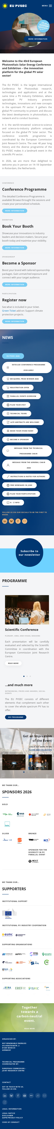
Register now (14, 299)
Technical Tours (18, 413)
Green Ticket (9, 310)
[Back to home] (17, 6)
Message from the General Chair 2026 (28, 465)
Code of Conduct (10, 1122)
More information (14, 211)
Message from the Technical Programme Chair (28, 451)
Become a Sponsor (19, 263)
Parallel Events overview (23, 396)
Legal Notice (8, 1113)
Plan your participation (23, 494)
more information (37, 39)
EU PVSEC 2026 (13, 356)
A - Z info (15, 502)
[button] (47, 6)
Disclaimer (7, 1115)
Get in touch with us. (13, 1087)
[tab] (23, 676)
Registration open (19, 387)
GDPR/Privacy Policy (12, 1118)
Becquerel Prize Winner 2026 (24, 379)
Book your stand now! (21, 431)
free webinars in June (21, 485)
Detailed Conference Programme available (28, 367)
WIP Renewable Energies (14, 1043)
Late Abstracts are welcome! (24, 422)
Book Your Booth (17, 226)
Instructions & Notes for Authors (27, 476)
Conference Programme (24, 189)
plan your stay (18, 405)
